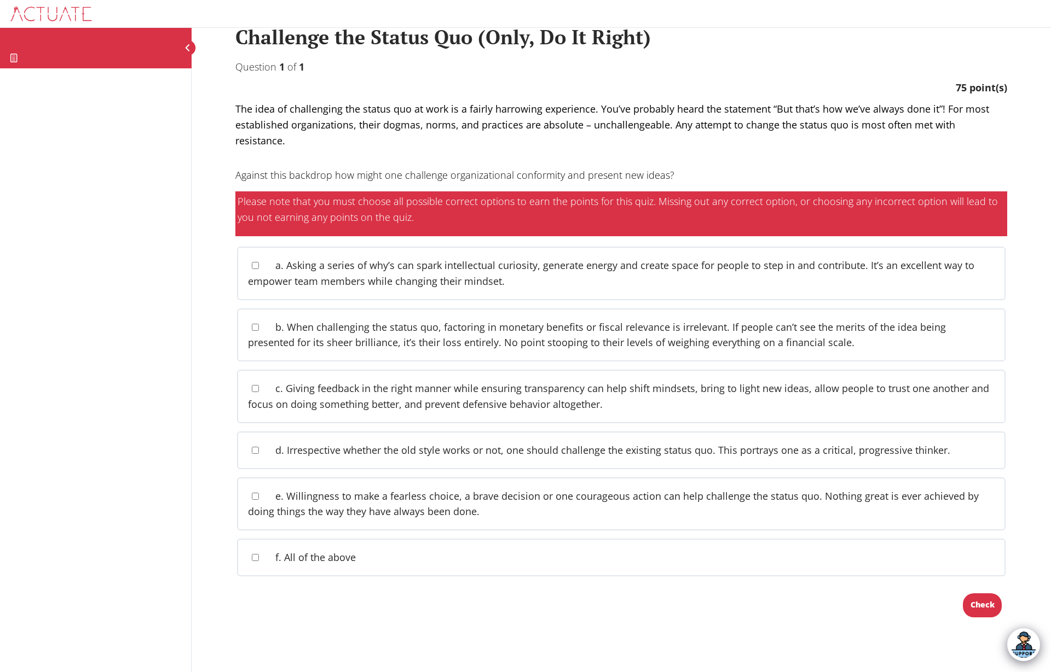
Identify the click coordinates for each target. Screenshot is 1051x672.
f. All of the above (314, 557)
